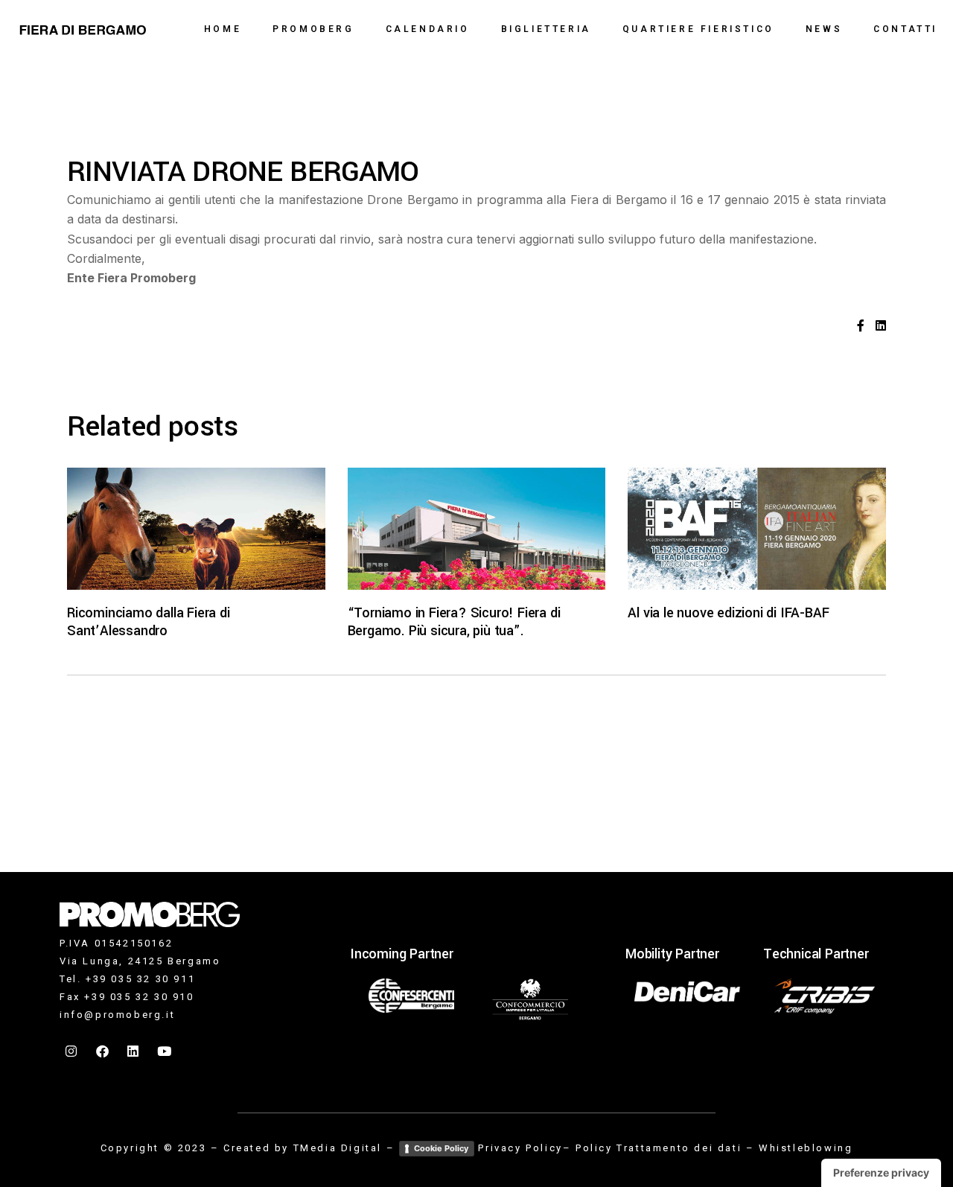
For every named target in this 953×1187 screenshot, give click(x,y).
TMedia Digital (337, 1147)
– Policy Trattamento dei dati (652, 1147)
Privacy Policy (520, 1147)
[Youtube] (165, 1051)
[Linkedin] (134, 1051)
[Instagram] (72, 1051)
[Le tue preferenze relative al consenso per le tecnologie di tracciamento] (881, 1173)
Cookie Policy (441, 1148)
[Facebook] (103, 1051)
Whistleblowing (805, 1147)
